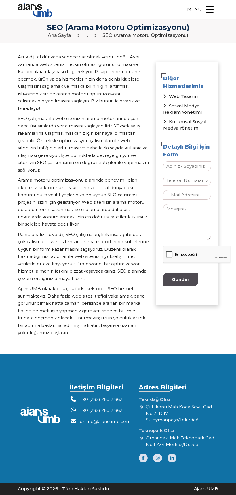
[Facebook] (146, 458)
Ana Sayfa (59, 35)
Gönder (180, 279)
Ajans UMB (206, 488)
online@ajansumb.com (105, 421)
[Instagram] (160, 458)
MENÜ (194, 9)
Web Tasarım (184, 96)
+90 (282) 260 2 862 (101, 399)
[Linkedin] (174, 458)
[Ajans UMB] (35, 10)
